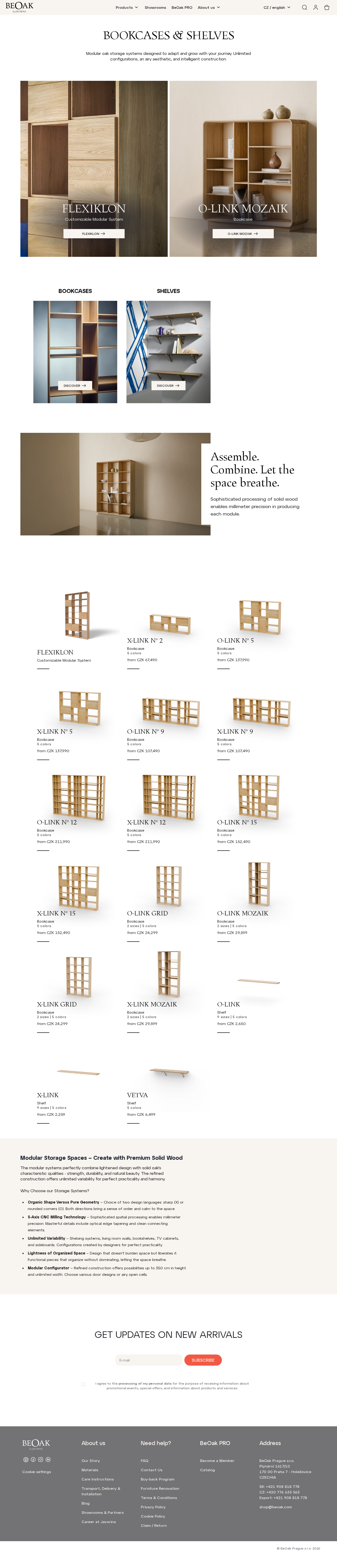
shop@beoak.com (275, 1507)
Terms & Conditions (159, 1497)
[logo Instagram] (40, 1459)
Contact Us (151, 1470)
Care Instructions (98, 1479)
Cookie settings (36, 1471)
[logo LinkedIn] (48, 1459)
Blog (86, 1503)
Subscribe (203, 1360)
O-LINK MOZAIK (240, 234)
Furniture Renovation (160, 1488)
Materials (90, 1470)
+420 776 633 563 (283, 1492)
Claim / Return (154, 1525)
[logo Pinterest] (26, 1459)
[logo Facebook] (33, 1459)
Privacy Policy (153, 1507)
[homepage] (19, 7)
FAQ (144, 1460)
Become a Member (217, 1460)
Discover (72, 385)
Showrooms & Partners (103, 1512)
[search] (304, 7)
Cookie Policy (153, 1516)
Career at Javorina (99, 1521)
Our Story (91, 1460)
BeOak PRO (182, 7)
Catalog (207, 1470)
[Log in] (315, 7)
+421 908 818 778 (282, 1486)
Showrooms (155, 7)
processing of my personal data (145, 1383)
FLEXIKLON (90, 234)
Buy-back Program (157, 1479)
